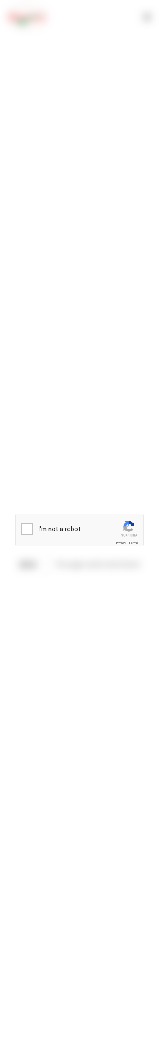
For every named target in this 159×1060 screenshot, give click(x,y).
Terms (133, 543)
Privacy (121, 543)
